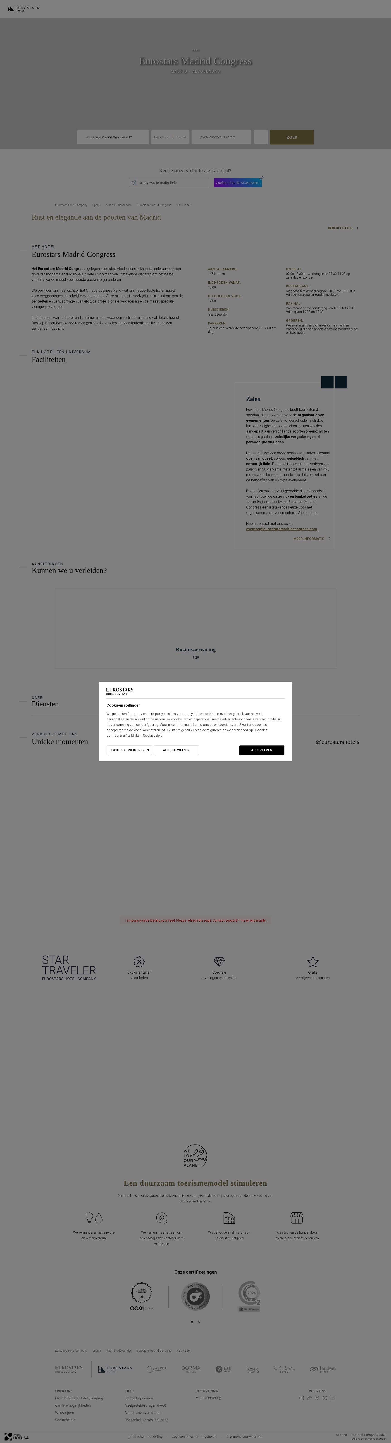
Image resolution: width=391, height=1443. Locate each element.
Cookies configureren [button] (129, 750)
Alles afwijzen (176, 750)
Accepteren (261, 750)
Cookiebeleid (152, 735)
